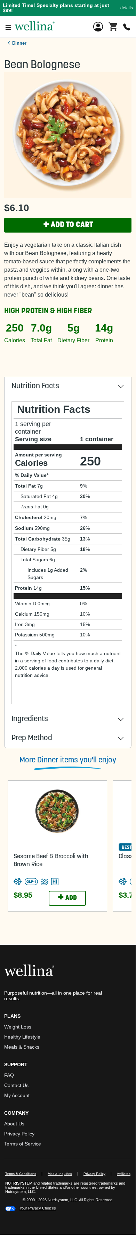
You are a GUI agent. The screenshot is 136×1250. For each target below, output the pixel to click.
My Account (17, 1095)
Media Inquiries (63, 1174)
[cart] (113, 26)
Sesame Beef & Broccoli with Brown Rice (51, 861)
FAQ (9, 1075)
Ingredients (29, 719)
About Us (14, 1123)
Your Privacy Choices (37, 1208)
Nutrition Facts (35, 386)
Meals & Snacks (21, 1047)
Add (67, 898)
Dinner (19, 43)
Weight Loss (17, 1027)
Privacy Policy (19, 1133)
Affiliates (126, 1174)
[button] (68, 8)
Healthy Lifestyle (22, 1037)
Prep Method (31, 738)
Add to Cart (68, 225)
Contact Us (16, 1085)
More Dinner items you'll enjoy (67, 760)
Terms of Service (22, 1144)
